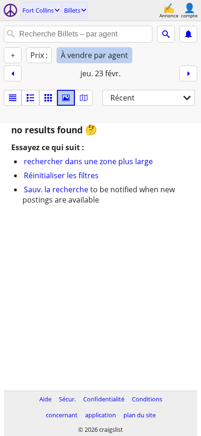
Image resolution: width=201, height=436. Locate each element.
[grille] (48, 98)
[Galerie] (66, 98)
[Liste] (13, 98)
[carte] (84, 98)
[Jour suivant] (188, 73)
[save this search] (188, 34)
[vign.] (30, 98)
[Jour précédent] (13, 73)
